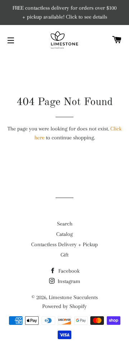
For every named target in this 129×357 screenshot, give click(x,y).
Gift (64, 255)
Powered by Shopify (64, 306)
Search (64, 223)
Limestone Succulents (73, 297)
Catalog (64, 234)
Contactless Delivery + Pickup (64, 244)
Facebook (68, 271)
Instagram (68, 281)
